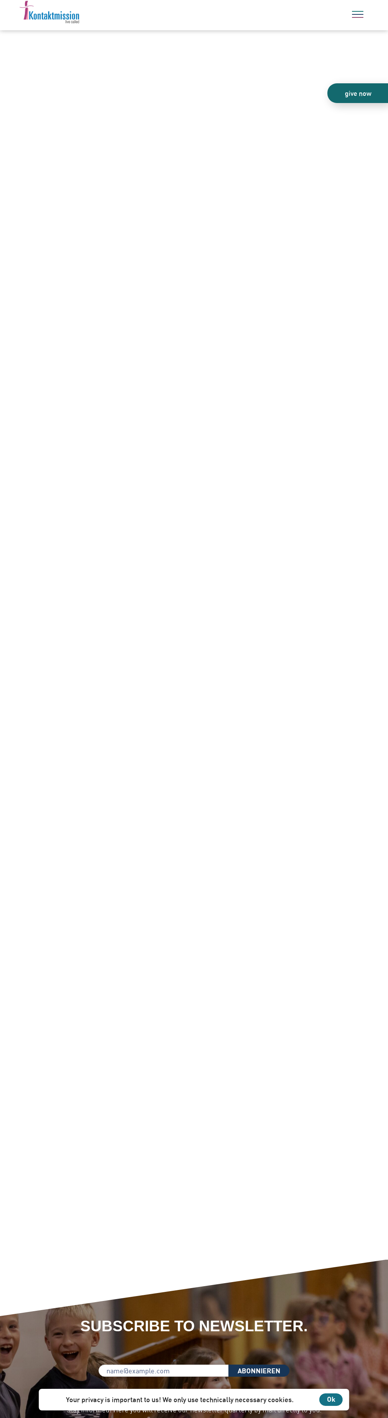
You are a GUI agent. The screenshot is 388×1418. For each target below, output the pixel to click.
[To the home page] (70, 13)
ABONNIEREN (259, 1370)
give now (358, 93)
